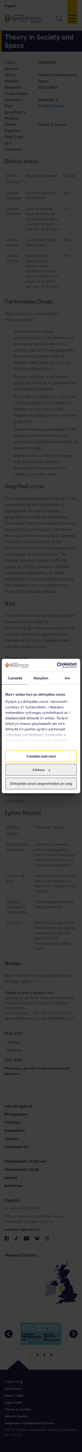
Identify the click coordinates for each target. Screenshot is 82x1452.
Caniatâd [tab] (15, 678)
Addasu (38, 770)
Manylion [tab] (41, 678)
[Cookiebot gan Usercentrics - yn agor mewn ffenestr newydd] (58, 665)
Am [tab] (67, 678)
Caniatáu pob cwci (41, 756)
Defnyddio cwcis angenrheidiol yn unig (41, 783)
